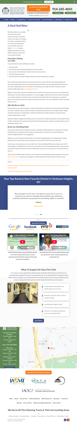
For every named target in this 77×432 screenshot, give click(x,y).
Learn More (38, 320)
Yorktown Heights (13, 416)
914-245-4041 (62, 9)
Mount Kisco (41, 416)
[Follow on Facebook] (65, 420)
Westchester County (63, 416)
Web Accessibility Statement (42, 403)
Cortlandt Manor (25, 416)
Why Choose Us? (48, 19)
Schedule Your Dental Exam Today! (38, 8)
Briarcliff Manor (50, 416)
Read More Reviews (38, 223)
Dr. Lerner (14, 48)
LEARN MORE (48, 1)
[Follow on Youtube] (68, 420)
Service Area (56, 403)
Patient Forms (70, 13)
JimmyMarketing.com (18, 420)
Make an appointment (14, 157)
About (13, 19)
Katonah (33, 416)
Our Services (21, 19)
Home (6, 19)
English (41, 15)
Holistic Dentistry (34, 19)
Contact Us (68, 19)
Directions (58, 13)
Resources (58, 19)
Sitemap (19, 403)
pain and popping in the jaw (30, 89)
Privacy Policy (27, 403)
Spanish (46, 15)
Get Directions (9, 368)
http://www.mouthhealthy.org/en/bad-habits (20, 171)
